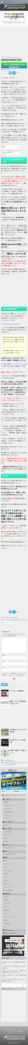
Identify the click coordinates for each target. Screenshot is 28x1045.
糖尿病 (5, 896)
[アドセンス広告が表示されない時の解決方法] (14, 72)
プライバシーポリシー (11, 933)
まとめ (4, 154)
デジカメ (6, 867)
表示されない (21, 619)
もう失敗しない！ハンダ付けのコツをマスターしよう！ (14, 967)
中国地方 (6, 802)
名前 (3, 655)
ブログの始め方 (6, 617)
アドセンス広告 (9, 619)
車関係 (5, 880)
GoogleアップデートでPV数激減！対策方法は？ (13, 962)
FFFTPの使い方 (9, 760)
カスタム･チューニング (9, 815)
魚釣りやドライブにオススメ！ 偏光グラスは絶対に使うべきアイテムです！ (14, 971)
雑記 (6, 857)
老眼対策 (6, 900)
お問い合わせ (9, 930)
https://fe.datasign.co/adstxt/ (10, 324)
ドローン (7, 844)
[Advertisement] (14, 41)
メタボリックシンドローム (10, 916)
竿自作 (5, 825)
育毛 (5, 926)
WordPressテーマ (8, 834)
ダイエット (6, 913)
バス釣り (7, 799)
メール (4, 661)
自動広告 (16, 619)
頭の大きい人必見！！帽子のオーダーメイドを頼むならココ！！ (14, 980)
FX (4, 877)
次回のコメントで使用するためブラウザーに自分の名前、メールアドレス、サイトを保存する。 (13, 674)
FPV (6, 851)
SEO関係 (6, 841)
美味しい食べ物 (7, 870)
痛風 (5, 906)
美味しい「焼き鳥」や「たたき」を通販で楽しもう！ (14, 975)
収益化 (16, 617)
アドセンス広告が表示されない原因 (11, 150)
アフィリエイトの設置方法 (17, 691)
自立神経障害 (7, 923)
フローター (6, 818)
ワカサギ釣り (9, 822)
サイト (3, 667)
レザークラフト (7, 863)
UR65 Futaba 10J (8, 847)
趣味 (5, 860)
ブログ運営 (12, 617)
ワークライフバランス (9, 887)
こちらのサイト (18, 364)
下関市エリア (9, 805)
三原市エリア (9, 808)
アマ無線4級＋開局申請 (9, 854)
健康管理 (7, 893)
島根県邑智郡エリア (10, 812)
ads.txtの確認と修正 (8, 152)
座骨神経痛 (6, 910)
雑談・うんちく (7, 883)
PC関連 (6, 873)
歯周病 (5, 920)
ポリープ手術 (7, 903)
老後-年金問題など (8, 890)
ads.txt (4, 619)
